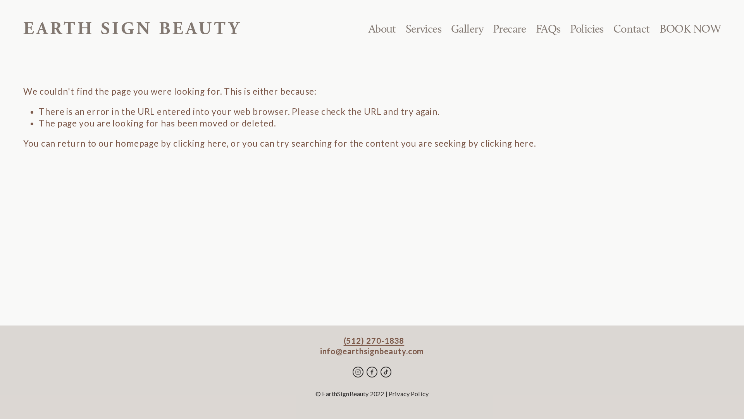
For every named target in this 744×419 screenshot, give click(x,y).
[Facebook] (372, 372)
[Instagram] (358, 372)
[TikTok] (386, 372)
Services (423, 28)
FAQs (548, 28)
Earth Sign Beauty (132, 29)
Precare (509, 28)
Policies (586, 28)
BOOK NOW (690, 28)
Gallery (467, 28)
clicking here (200, 143)
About (382, 28)
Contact (631, 28)
